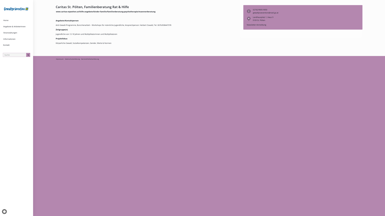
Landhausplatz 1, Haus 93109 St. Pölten (263, 18)
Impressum (60, 59)
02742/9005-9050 (260, 9)
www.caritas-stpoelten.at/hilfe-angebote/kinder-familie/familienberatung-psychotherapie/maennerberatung (105, 11)
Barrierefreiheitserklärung (90, 59)
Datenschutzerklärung (72, 59)
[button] (4, 211)
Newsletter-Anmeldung (256, 25)
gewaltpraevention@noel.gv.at (265, 13)
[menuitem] (16, 20)
